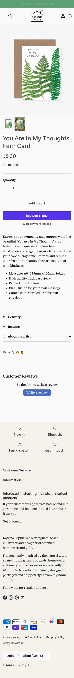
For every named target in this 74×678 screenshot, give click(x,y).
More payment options (37, 223)
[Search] (12, 16)
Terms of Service (13, 642)
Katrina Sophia (21, 665)
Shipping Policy (55, 637)
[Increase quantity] (20, 188)
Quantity (9, 180)
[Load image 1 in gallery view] (37, 69)
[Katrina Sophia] (37, 16)
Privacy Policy (11, 637)
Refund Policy (32, 637)
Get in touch (12, 521)
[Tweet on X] (13, 352)
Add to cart (37, 203)
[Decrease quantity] (6, 188)
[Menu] (4, 16)
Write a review (37, 392)
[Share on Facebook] (17, 352)
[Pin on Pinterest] (22, 352)
